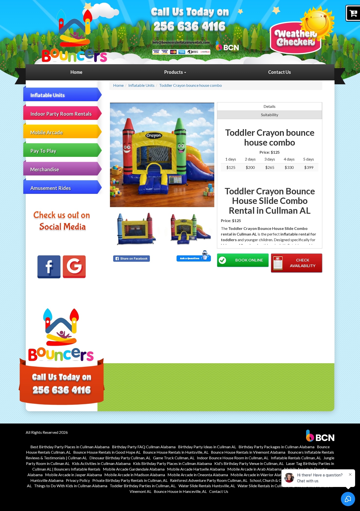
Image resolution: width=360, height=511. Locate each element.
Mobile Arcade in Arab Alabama (254, 469)
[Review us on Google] (74, 266)
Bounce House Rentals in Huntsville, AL (175, 452)
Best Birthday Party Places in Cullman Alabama (69, 446)
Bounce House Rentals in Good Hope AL (107, 452)
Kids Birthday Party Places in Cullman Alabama (172, 463)
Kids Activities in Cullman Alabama (101, 463)
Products (174, 72)
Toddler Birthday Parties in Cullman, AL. (143, 485)
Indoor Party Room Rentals (61, 114)
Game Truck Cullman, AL (173, 457)
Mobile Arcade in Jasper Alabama (73, 474)
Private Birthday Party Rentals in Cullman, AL (130, 480)
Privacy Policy (78, 480)
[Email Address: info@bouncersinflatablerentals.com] (181, 42)
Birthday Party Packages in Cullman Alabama (276, 446)
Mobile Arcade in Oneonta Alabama (198, 474)
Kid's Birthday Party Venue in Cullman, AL (249, 463)
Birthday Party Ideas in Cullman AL (207, 446)
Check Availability (302, 263)
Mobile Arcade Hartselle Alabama (196, 469)
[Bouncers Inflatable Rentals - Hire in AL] (74, 35)
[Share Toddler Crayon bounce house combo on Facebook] (136, 258)
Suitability (269, 114)
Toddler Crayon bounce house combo (190, 85)
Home (76, 72)
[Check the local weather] (302, 29)
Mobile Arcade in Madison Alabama (134, 474)
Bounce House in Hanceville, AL (180, 491)
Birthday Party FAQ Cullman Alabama (144, 446)
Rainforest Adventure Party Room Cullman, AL (208, 480)
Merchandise (44, 169)
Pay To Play (43, 151)
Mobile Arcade (46, 132)
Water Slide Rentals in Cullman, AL (266, 485)
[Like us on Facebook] (48, 266)
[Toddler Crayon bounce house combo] (162, 155)
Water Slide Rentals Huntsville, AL (207, 485)
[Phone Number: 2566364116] (189, 27)
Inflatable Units (47, 95)
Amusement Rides (50, 188)
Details (270, 106)
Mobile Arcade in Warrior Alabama (259, 474)
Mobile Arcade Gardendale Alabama (134, 469)
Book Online (249, 260)
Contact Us (279, 72)
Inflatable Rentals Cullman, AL (296, 457)
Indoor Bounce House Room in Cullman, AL (232, 457)
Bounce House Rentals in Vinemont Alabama (248, 452)
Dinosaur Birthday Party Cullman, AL (120, 457)
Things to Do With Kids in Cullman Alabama (70, 485)
